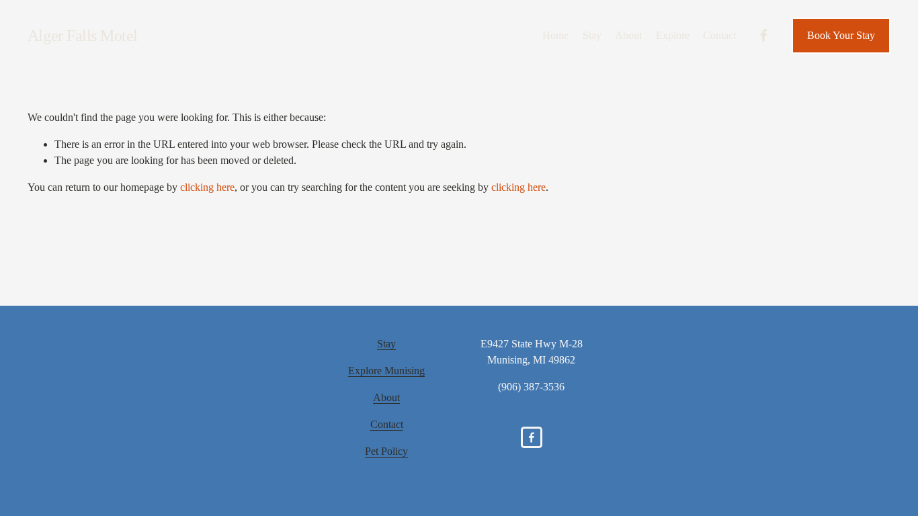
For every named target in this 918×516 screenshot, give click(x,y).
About (628, 35)
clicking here (207, 187)
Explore (673, 35)
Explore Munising (386, 370)
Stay (592, 35)
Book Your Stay (841, 35)
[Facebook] (763, 35)
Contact (719, 35)
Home (555, 35)
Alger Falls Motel (83, 35)
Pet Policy (386, 451)
